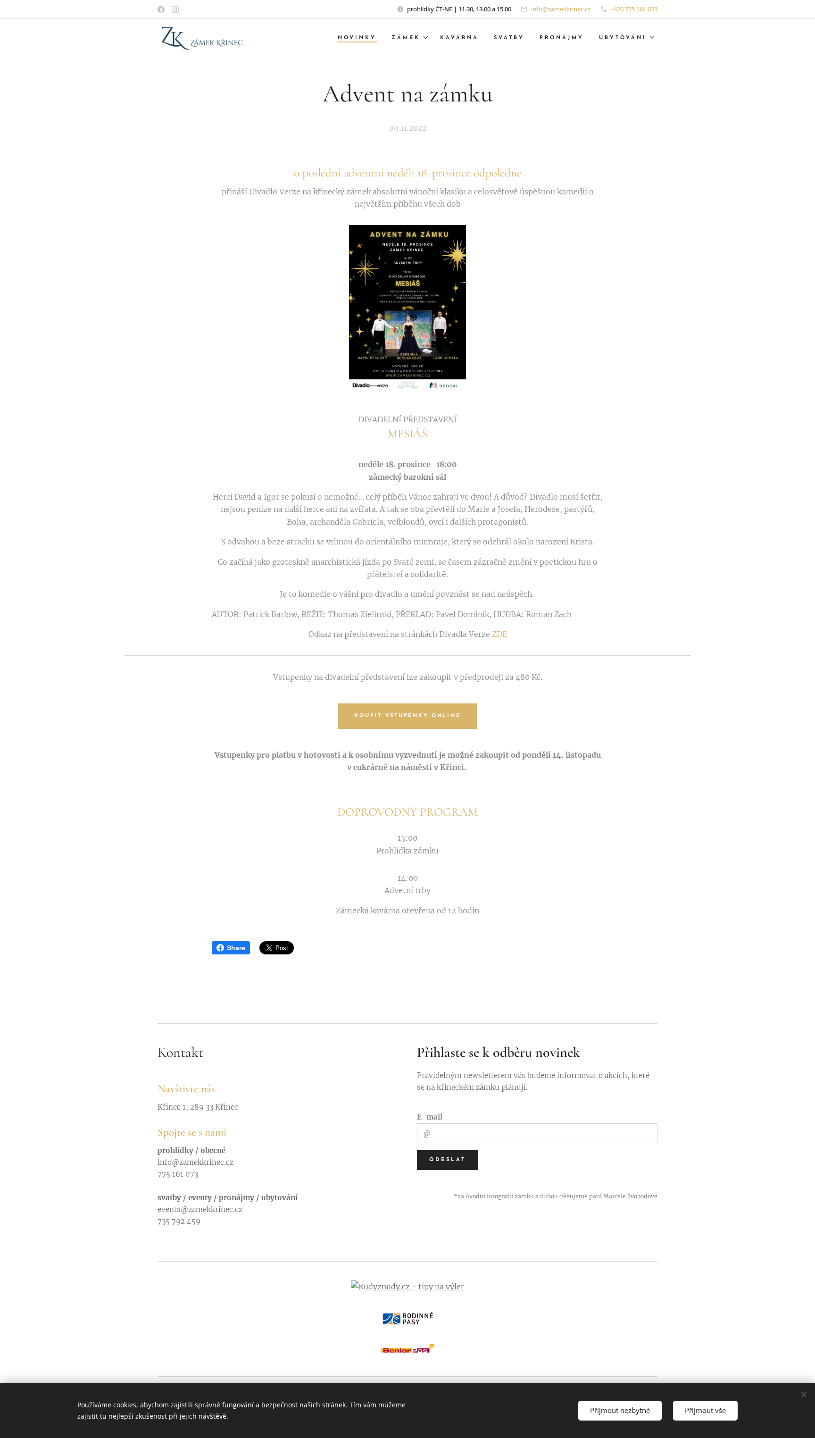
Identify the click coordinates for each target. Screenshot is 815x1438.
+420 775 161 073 (633, 9)
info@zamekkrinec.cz (560, 9)
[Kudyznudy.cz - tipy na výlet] (407, 1286)
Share (236, 948)
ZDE (499, 634)
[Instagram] (175, 9)
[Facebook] (161, 9)
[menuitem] (359, 38)
